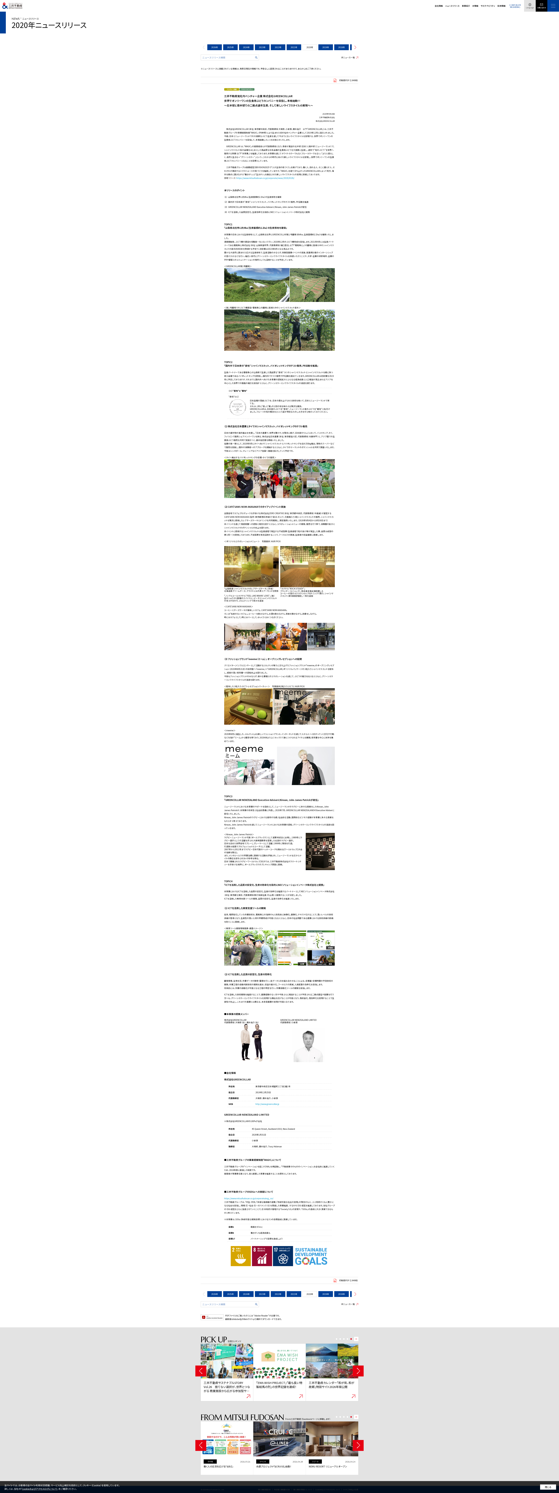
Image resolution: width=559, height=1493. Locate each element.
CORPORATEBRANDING (515, 6)
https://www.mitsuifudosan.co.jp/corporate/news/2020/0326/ (265, 178)
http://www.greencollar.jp (267, 1104)
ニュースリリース (452, 5)
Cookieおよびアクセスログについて (39, 1489)
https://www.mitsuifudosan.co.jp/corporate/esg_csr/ (248, 1198)
